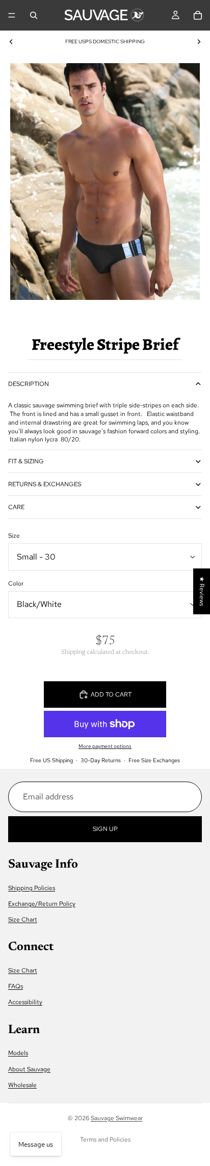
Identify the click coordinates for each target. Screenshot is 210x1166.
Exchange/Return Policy (41, 904)
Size (14, 536)
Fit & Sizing (26, 461)
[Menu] (11, 15)
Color (15, 583)
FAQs (15, 986)
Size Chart (22, 919)
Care (16, 507)
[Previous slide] (11, 42)
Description (28, 384)
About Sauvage (29, 1069)
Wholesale (22, 1084)
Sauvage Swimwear (117, 1118)
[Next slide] (199, 42)
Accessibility (25, 1002)
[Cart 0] (198, 15)
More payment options (105, 746)
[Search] (33, 15)
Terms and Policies (105, 1139)
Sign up (105, 828)
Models (18, 1053)
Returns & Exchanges (44, 484)
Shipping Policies (31, 887)
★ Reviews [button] (202, 591)
